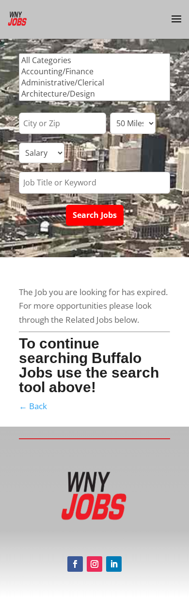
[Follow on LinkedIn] (114, 564)
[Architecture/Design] (94, 94)
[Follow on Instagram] (94, 564)
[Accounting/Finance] (94, 71)
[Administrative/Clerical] (94, 82)
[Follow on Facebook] (75, 564)
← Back (33, 406)
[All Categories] (94, 60)
